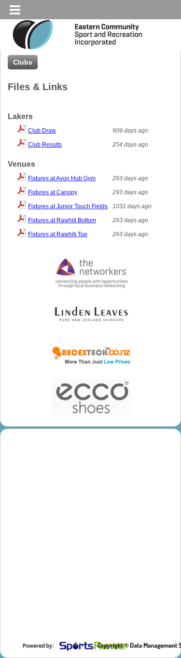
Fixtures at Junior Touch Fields (68, 206)
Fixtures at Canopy (52, 192)
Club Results (45, 144)
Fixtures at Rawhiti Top (57, 234)
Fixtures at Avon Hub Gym (62, 178)
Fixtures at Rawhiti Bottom (62, 220)
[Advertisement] (90, 543)
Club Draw (42, 130)
